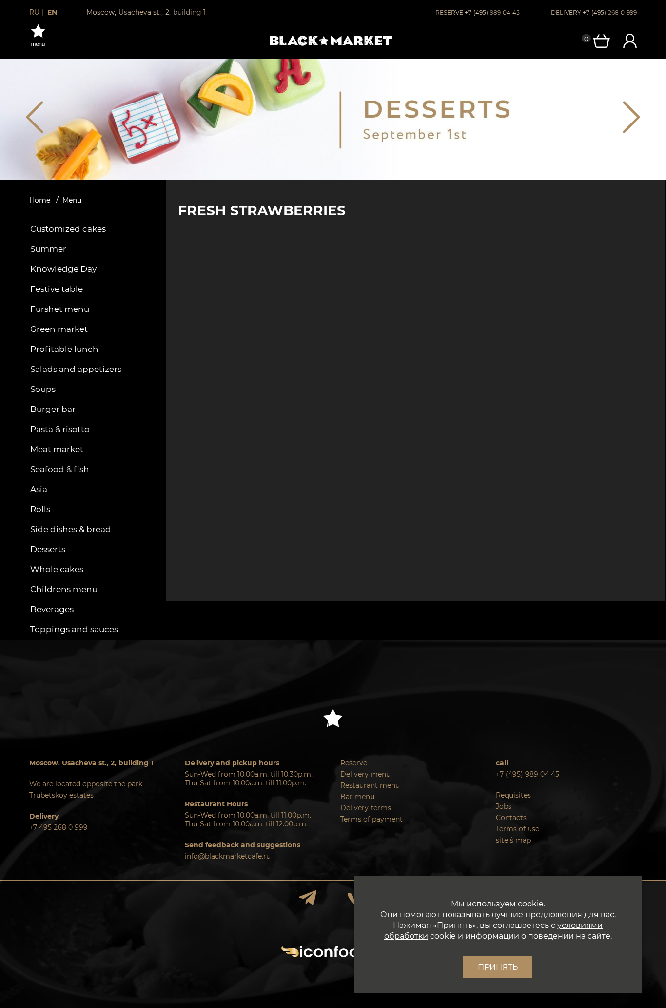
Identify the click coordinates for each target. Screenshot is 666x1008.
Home (39, 200)
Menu (71, 200)
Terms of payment (371, 819)
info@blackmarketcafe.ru (228, 856)
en (52, 12)
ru (34, 12)
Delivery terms (365, 807)
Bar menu (357, 796)
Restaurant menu (370, 785)
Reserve (353, 763)
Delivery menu (365, 774)
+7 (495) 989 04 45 (527, 774)
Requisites (513, 795)
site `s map (513, 840)
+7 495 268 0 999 (58, 827)
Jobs (503, 806)
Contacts (511, 817)
